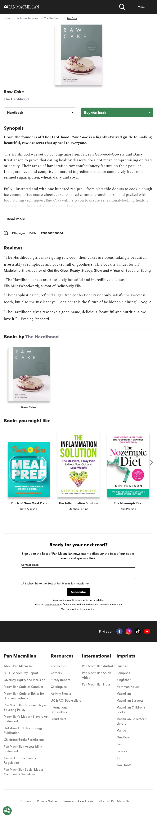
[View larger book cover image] (78, 55)
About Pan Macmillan (19, 666)
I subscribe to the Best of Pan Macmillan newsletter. (58, 583)
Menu (142, 7)
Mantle (121, 730)
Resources (62, 656)
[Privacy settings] (7, 810)
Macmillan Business (129, 700)
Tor (118, 758)
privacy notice (52, 604)
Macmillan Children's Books (131, 709)
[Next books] (151, 462)
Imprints (125, 656)
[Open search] (122, 7)
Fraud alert (58, 719)
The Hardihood (52, 18)
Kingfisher (123, 680)
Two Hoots (123, 765)
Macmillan (123, 693)
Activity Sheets (61, 693)
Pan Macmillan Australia (98, 666)
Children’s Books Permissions (24, 739)
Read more (16, 219)
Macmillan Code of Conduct (23, 687)
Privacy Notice (47, 801)
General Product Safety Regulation (20, 760)
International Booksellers (59, 709)
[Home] (21, 7)
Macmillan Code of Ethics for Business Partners (24, 696)
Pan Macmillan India (96, 684)
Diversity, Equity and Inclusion (24, 680)
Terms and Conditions (78, 801)
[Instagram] (129, 631)
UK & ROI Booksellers (66, 700)
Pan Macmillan (20, 656)
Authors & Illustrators (27, 18)
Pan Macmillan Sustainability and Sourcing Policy (26, 707)
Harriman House (127, 687)
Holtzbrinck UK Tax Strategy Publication (23, 730)
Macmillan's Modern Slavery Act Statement (26, 719)
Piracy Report (60, 680)
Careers (56, 673)
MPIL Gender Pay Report (21, 673)
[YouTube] (147, 631)
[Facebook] (119, 631)
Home (7, 18)
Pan (119, 744)
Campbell (123, 673)
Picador (121, 751)
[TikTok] (138, 631)
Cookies (25, 801)
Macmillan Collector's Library (131, 721)
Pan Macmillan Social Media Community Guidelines (23, 772)
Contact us (58, 666)
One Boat (123, 737)
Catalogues (59, 687)
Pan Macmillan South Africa (96, 675)
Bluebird (122, 666)
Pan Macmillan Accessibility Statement (23, 749)
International (96, 656)
